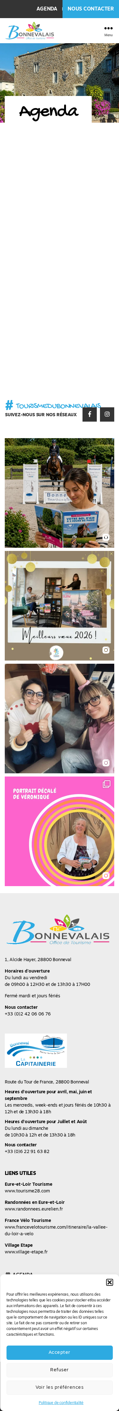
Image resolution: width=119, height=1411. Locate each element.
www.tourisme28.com (27, 1191)
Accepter (59, 1352)
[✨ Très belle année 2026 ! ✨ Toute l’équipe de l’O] (59, 606)
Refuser (59, 1370)
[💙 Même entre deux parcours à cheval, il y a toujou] (59, 493)
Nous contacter (91, 9)
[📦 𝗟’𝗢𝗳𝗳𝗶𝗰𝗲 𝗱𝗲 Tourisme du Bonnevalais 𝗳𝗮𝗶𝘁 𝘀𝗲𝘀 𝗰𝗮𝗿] (59, 718)
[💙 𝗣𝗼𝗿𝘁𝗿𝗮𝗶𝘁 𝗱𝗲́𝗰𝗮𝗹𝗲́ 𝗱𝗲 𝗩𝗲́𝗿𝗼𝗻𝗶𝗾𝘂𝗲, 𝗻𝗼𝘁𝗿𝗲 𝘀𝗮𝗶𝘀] (59, 831)
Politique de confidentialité (61, 1403)
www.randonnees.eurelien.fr (34, 1209)
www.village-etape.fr (26, 1252)
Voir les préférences (60, 1387)
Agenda (46, 9)
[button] (109, 1282)
